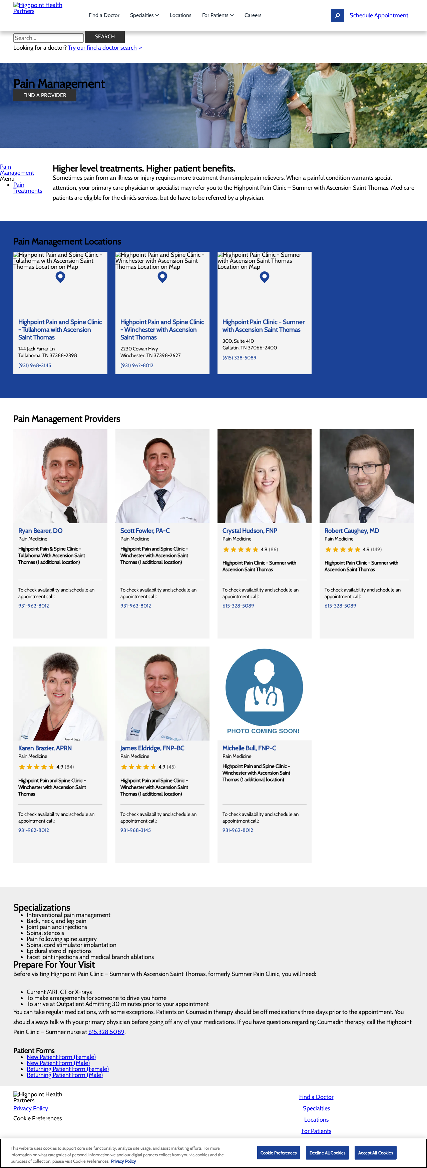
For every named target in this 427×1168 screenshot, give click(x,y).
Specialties (142, 15)
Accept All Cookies (375, 1152)
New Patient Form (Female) (61, 1057)
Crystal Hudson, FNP (250, 530)
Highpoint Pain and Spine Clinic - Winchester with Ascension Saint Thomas (162, 329)
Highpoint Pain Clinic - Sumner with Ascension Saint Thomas (264, 325)
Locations (180, 15)
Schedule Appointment (379, 15)
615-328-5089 (238, 606)
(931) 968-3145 (34, 365)
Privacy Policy (30, 1108)
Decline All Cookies (327, 1152)
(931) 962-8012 (136, 365)
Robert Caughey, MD (352, 530)
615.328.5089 (106, 1032)
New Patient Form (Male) (58, 1063)
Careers (253, 15)
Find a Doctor (104, 15)
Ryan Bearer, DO (40, 530)
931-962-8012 (33, 606)
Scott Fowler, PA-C (145, 530)
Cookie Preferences (279, 1152)
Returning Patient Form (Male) (65, 1075)
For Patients (216, 15)
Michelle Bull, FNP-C (249, 748)
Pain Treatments (27, 187)
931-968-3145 (135, 830)
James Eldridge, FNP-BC (152, 748)
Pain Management (17, 169)
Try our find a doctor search (102, 47)
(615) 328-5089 (240, 358)
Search (105, 36)
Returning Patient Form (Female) (68, 1069)
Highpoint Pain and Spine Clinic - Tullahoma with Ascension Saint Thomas (60, 329)
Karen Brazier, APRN (45, 748)
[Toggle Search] (337, 15)
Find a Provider (44, 95)
